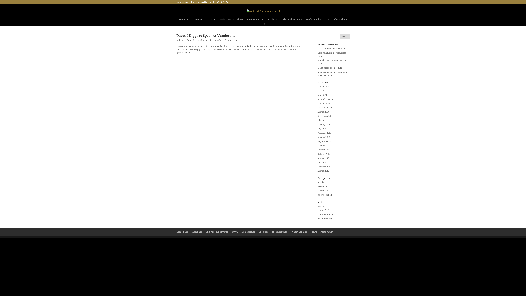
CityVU (240, 19)
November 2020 (325, 99)
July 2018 (322, 128)
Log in (321, 206)
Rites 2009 (340, 48)
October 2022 (324, 86)
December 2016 (325, 150)
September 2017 (325, 141)
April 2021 (322, 95)
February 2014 (324, 167)
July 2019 (322, 120)
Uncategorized (325, 195)
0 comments (231, 40)
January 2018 (324, 137)
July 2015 (322, 162)
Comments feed (325, 214)
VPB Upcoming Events (222, 19)
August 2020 (323, 112)
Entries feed (323, 210)
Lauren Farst (185, 40)
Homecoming (254, 19)
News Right (323, 190)
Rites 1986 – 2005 (326, 75)
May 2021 (322, 90)
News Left (218, 40)
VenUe (327, 19)
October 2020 (324, 103)
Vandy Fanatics (313, 19)
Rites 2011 (337, 68)
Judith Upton (323, 68)
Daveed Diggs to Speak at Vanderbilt (205, 35)
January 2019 (324, 124)
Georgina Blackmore (328, 53)
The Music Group (291, 19)
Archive (209, 40)
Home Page (185, 19)
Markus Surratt (325, 48)
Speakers (272, 19)
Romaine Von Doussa (328, 60)
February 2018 (324, 133)
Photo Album (340, 19)
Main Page (199, 19)
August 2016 (323, 158)
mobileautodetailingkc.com (331, 72)
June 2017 (322, 145)
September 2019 (325, 116)
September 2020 (325, 107)
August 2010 (323, 171)
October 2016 (324, 154)
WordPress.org (325, 218)
